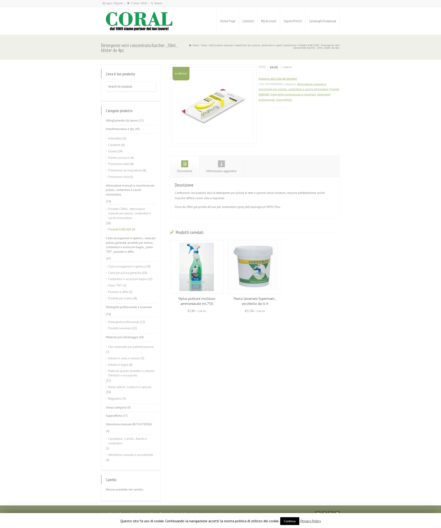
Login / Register (114, 3)
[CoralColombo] (140, 20)
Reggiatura (115, 398)
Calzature (114, 145)
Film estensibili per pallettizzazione (131, 347)
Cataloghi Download (322, 21)
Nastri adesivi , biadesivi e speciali (129, 387)
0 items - (139, 3)
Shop (204, 45)
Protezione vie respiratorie (125, 170)
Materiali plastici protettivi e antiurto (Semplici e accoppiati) (131, 373)
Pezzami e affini (118, 292)
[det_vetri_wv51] (213, 105)
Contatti (248, 21)
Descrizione (184, 171)
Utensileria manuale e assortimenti (130, 455)
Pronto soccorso (119, 158)
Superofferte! (293, 21)
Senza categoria (116, 407)
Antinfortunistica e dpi (120, 129)
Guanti (112, 151)
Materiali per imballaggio (122, 337)
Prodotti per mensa (120, 298)
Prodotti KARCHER (309, 45)
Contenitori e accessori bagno (127, 279)
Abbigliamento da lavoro (122, 120)
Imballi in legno (118, 365)
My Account (269, 21)
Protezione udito (119, 164)
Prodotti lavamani (119, 328)
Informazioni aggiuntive (221, 171)
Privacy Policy (310, 521)
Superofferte (284, 99)
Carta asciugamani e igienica (126, 266)
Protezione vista (118, 177)
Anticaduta (115, 138)
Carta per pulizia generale (124, 273)
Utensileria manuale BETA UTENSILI (129, 424)
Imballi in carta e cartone (124, 358)
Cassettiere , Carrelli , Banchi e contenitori (127, 441)
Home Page (227, 21)
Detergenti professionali (123, 322)
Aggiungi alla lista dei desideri (277, 79)
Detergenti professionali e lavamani (293, 94)
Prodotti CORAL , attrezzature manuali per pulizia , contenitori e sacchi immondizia (129, 213)
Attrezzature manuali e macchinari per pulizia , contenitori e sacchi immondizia (252, 45)
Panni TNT (115, 285)
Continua (290, 521)
